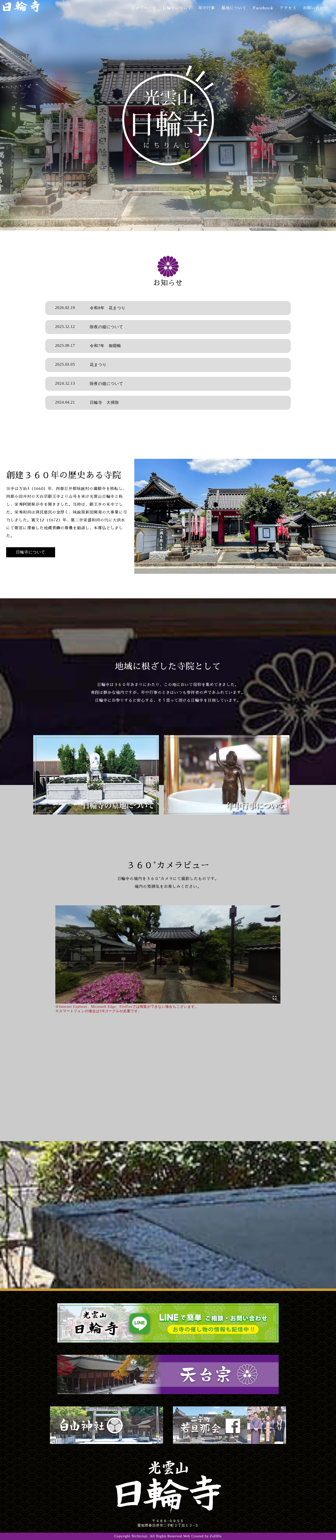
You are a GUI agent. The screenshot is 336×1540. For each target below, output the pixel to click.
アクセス (288, 8)
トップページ (143, 8)
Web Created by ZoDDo (202, 1536)
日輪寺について (177, 8)
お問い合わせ (315, 8)
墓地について (233, 8)
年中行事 (206, 8)
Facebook (263, 8)
